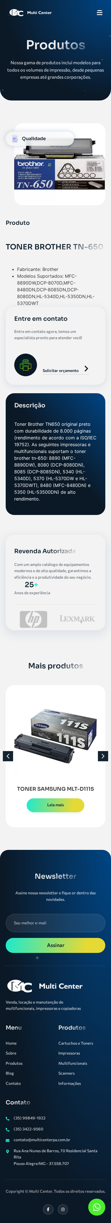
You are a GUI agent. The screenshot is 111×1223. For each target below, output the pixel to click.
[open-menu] (99, 13)
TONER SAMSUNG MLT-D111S (55, 789)
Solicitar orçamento (61, 370)
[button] (8, 756)
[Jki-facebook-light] (48, 1209)
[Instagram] (63, 1209)
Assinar (55, 945)
